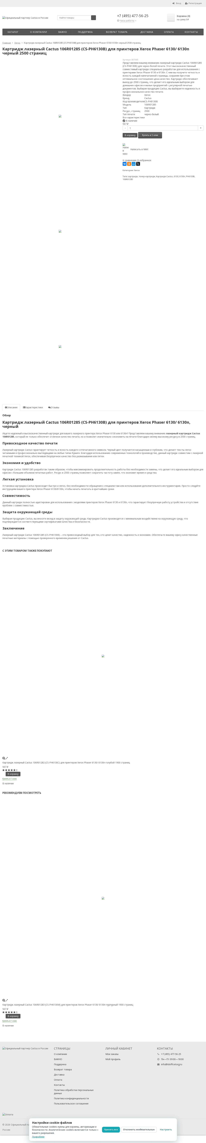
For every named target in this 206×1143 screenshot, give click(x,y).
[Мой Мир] (134, 164)
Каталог (13, 31)
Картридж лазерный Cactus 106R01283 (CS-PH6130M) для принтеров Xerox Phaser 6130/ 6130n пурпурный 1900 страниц (67, 1004)
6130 (176, 176)
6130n (182, 176)
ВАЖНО (62, 31)
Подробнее (38, 1136)
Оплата (169, 31)
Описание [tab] (12, 407)
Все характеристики (134, 117)
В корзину (130, 135)
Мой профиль (113, 1059)
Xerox (137, 170)
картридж (133, 176)
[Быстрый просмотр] (7, 758)
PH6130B (190, 176)
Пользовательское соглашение (71, 1103)
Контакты (191, 31)
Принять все (111, 1129)
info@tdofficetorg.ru (171, 1064)
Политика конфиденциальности (71, 1098)
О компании (38, 31)
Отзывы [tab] (55, 407)
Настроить (166, 1129)
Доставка (146, 31)
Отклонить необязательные (139, 1129)
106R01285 (128, 179)
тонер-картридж (147, 176)
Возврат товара (116, 31)
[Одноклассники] (129, 164)
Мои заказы (111, 1054)
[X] (138, 164)
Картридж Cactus (164, 176)
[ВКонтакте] (124, 164)
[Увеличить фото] (3, 758)
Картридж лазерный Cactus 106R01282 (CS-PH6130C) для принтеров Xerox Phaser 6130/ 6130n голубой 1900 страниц (66, 762)
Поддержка (85, 31)
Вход (178, 3)
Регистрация (195, 3)
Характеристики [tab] (34, 407)
